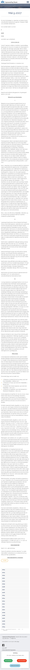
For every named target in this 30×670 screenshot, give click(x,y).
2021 (3, 578)
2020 (3, 581)
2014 (3, 598)
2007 (3, 618)
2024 (3, 569)
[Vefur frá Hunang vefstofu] (25, 668)
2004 (3, 626)
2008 (3, 615)
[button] (28, 2)
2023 (3, 572)
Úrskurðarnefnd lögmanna (11, 629)
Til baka (4, 560)
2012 (3, 604)
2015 (3, 595)
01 (22, 629)
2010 (3, 609)
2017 (3, 589)
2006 (3, 621)
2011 (3, 606)
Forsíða (2, 629)
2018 (3, 586)
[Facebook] (3, 645)
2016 (3, 592)
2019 (3, 584)
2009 (3, 612)
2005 (3, 624)
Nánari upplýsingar (15, 665)
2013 (3, 601)
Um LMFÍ (4, 648)
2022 (3, 575)
